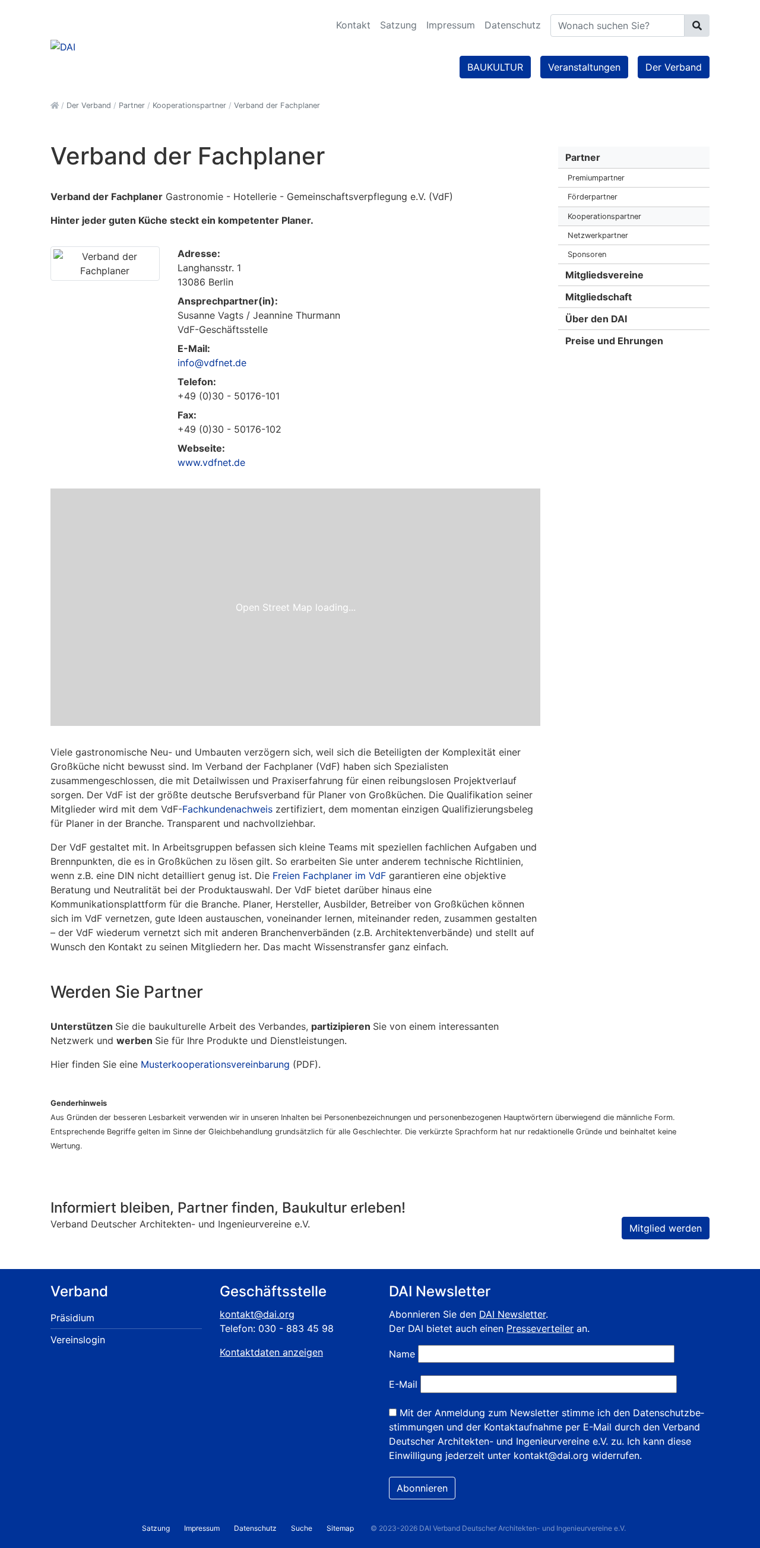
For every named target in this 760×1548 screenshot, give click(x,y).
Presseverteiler (540, 1328)
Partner (582, 157)
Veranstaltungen (584, 67)
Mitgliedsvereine (604, 275)
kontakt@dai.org (257, 1314)
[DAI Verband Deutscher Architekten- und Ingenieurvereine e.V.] (62, 46)
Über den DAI (596, 319)
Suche (301, 1528)
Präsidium (72, 1318)
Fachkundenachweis (227, 809)
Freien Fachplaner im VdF (329, 875)
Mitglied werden (665, 1228)
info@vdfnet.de (212, 363)
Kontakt (353, 25)
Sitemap (340, 1528)
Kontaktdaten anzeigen (271, 1352)
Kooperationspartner (604, 216)
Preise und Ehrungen (614, 341)
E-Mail (403, 1384)
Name (402, 1354)
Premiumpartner (596, 177)
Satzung (398, 25)
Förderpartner (593, 196)
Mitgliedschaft (598, 297)
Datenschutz (512, 25)
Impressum (450, 25)
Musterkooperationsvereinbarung (215, 1064)
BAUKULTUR (495, 67)
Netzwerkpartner (598, 235)
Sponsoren (587, 254)
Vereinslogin (77, 1340)
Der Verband (673, 67)
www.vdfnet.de (211, 462)
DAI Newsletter (512, 1314)
